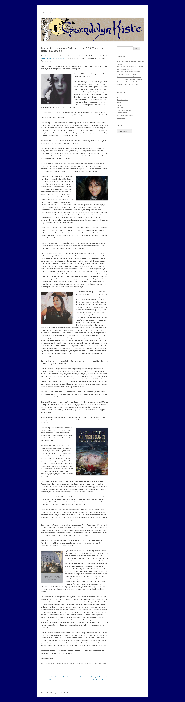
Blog (51, 13)
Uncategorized (122, 113)
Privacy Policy (45, 693)
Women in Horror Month (84, 663)
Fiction (59, 663)
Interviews (65, 663)
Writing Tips (121, 118)
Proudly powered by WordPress (61, 693)
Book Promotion (122, 100)
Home (43, 13)
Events (119, 102)
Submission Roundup (124, 110)
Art (118, 97)
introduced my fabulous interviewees (54, 58)
